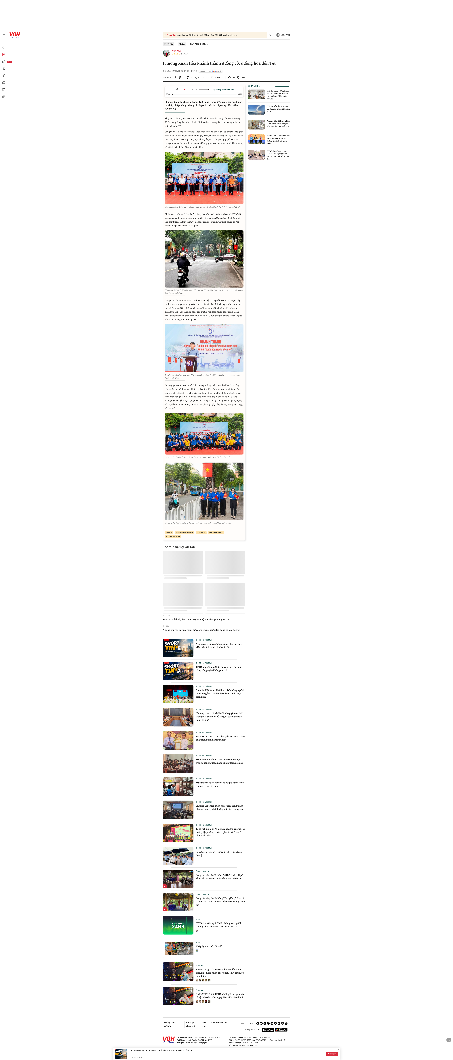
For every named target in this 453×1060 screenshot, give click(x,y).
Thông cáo (191, 1026)
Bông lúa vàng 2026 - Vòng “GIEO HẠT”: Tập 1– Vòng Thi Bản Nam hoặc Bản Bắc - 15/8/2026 (220, 876)
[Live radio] (13, 62)
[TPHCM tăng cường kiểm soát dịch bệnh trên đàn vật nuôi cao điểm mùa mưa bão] (256, 94)
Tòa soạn (190, 1022)
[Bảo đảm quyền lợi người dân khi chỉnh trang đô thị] (178, 856)
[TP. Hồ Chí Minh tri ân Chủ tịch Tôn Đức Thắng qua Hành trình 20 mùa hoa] (178, 740)
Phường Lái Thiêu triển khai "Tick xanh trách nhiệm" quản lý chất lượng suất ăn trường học (219, 807)
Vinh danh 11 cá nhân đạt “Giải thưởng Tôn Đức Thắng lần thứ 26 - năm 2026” (278, 139)
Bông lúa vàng (202, 871)
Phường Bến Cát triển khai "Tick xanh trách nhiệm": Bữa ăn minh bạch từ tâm (278, 123)
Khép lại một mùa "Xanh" (209, 946)
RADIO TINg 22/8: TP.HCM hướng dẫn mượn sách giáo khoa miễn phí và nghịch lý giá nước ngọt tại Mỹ (220, 973)
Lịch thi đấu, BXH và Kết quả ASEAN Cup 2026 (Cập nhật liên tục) (206, 35)
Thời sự (182, 44)
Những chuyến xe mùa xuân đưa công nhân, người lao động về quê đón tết (201, 630)
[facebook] (179, 77)
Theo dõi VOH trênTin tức (211, 71)
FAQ (204, 1026)
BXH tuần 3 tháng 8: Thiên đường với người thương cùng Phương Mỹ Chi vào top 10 (218, 925)
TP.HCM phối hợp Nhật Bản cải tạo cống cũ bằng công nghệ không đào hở (218, 668)
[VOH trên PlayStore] (281, 1030)
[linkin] (272, 1023)
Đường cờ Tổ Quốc (173, 536)
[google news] (275, 1023)
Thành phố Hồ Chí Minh (185, 532)
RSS (204, 1022)
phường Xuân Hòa (216, 532)
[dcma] (279, 1023)
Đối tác (167, 1026)
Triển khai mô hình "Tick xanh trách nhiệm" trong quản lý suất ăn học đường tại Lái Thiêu (219, 761)
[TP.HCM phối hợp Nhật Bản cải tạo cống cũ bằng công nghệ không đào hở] (178, 671)
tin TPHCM (201, 532)
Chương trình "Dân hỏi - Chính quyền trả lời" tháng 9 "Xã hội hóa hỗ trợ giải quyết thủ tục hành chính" (219, 717)
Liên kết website (219, 1022)
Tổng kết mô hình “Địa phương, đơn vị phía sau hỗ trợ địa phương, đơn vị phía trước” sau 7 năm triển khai (220, 832)
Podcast (199, 965)
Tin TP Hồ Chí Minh (199, 44)
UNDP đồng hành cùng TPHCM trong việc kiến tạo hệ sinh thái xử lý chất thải (278, 155)
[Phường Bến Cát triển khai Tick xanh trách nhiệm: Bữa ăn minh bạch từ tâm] (256, 124)
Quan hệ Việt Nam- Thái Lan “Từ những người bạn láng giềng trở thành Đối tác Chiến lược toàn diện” (220, 693)
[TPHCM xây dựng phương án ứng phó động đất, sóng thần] (256, 110)
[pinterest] (268, 1023)
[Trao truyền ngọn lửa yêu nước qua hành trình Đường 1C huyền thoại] (178, 786)
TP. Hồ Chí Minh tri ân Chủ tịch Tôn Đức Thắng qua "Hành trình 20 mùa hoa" (220, 738)
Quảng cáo (169, 1022)
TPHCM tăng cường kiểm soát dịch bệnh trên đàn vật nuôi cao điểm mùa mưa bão (278, 95)
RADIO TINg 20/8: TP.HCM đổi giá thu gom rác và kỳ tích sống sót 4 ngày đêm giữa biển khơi (220, 995)
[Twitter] (282, 1023)
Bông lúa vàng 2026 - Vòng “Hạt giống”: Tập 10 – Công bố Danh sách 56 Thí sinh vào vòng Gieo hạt (220, 901)
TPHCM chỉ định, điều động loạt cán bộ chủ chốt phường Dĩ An (196, 619)
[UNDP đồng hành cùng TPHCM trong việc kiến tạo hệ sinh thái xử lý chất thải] (256, 155)
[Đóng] (338, 1049)
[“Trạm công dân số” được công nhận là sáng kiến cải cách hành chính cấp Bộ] (178, 648)
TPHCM (169, 532)
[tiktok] (264, 1023)
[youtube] (261, 1023)
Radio (198, 919)
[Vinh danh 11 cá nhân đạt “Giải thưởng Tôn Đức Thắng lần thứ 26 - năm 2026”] (256, 139)
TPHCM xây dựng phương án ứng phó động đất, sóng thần (278, 109)
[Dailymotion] (286, 1023)
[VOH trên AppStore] (268, 1030)
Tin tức (170, 44)
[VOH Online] (169, 1040)
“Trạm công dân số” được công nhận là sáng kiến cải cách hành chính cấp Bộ (219, 645)
